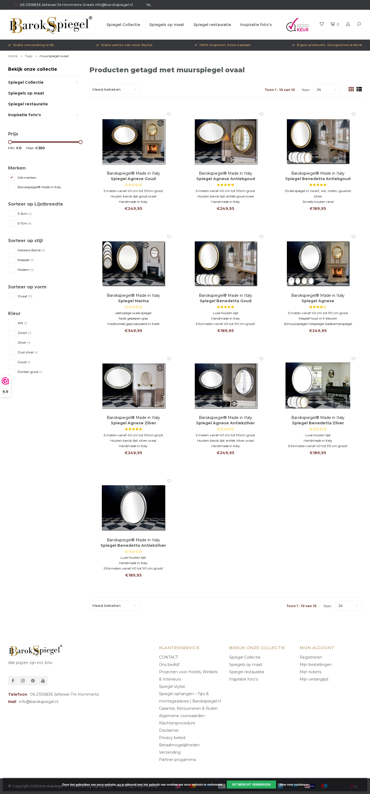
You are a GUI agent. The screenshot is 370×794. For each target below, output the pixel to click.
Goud (24, 362)
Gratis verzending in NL (33, 45)
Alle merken (27, 177)
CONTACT (168, 657)
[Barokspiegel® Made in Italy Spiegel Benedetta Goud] (225, 263)
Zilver (24, 342)
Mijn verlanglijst (314, 679)
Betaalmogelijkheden (179, 745)
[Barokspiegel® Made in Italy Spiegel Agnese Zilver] (133, 385)
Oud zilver (28, 352)
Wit (22, 323)
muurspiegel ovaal (54, 56)
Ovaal (25, 296)
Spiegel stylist (172, 686)
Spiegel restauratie (212, 24)
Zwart (24, 333)
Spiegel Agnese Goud (133, 178)
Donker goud (30, 372)
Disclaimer (169, 730)
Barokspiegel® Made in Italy (39, 187)
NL (149, 4)
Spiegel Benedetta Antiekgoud (317, 178)
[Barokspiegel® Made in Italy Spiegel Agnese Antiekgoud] (225, 141)
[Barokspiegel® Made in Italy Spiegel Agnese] (317, 263)
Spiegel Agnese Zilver (133, 423)
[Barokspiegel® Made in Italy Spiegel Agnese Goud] (133, 141)
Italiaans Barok (31, 250)
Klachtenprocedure (177, 723)
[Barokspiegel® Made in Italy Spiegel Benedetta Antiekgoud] (317, 141)
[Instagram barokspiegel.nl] (23, 680)
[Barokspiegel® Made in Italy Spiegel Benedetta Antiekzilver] (133, 507)
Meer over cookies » (294, 784)
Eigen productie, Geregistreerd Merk (329, 45)
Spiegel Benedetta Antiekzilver (133, 545)
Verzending (170, 752)
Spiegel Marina (133, 300)
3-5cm (25, 213)
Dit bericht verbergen (251, 784)
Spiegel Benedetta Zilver (318, 423)
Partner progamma (177, 759)
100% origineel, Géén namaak (224, 45)
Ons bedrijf (169, 664)
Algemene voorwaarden (182, 715)
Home (13, 56)
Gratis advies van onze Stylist (127, 45)
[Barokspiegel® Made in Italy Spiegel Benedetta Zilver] (317, 385)
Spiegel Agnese (317, 300)
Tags (28, 56)
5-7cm (24, 223)
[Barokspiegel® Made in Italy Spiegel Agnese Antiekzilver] (225, 385)
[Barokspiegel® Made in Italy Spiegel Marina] (133, 263)
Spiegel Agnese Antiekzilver (225, 423)
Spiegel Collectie (123, 24)
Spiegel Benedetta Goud (225, 300)
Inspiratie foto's (256, 24)
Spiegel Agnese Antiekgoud (225, 178)
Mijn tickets (310, 671)
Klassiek (26, 260)
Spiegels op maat (166, 24)
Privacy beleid (172, 737)
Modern (26, 270)
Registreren (311, 657)
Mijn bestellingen (316, 664)
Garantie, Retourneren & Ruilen (188, 708)
